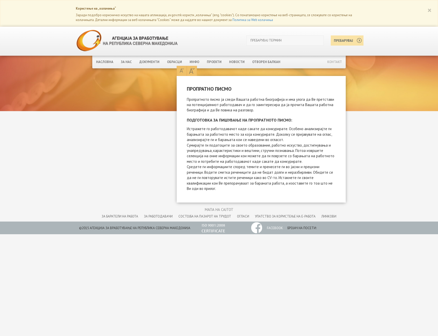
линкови (328, 216)
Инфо (194, 62)
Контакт (334, 62)
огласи (243, 216)
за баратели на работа (120, 216)
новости (237, 62)
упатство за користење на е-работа (285, 216)
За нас (126, 62)
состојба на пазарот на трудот (204, 216)
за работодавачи (158, 216)
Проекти (214, 62)
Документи (149, 62)
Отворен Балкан (266, 62)
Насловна (104, 62)
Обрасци (174, 62)
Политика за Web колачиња (252, 20)
